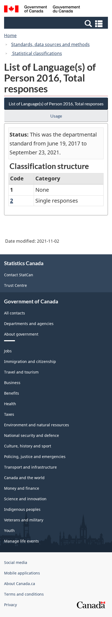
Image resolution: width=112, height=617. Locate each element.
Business (12, 382)
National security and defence (31, 435)
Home (10, 35)
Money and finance (21, 488)
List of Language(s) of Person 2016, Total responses (56, 103)
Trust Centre (15, 285)
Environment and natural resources (36, 424)
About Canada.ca (19, 583)
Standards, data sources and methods (50, 44)
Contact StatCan (18, 274)
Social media (15, 562)
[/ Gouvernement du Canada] (42, 9)
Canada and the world (24, 477)
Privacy (10, 604)
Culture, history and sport (27, 446)
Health (10, 403)
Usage (56, 115)
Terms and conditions (24, 594)
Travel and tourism (21, 372)
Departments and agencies (29, 323)
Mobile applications (22, 573)
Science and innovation (25, 498)
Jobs (8, 350)
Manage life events (21, 541)
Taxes (9, 414)
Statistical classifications (36, 53)
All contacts (14, 313)
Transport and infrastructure (30, 467)
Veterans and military (23, 519)
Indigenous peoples (22, 509)
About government (21, 334)
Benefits (11, 393)
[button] (56, 23)
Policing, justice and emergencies (35, 456)
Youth (9, 530)
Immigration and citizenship (30, 361)
